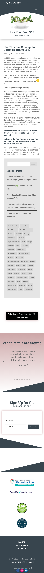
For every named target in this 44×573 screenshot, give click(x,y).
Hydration (11, 265)
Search (33, 164)
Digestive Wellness (14, 242)
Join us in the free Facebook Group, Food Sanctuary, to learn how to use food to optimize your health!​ (21, 141)
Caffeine (10, 234)
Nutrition (16, 273)
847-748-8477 (15, 3)
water (20, 289)
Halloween (11, 249)
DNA (23, 242)
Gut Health (25, 245)
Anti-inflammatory (13, 226)
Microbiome (21, 269)
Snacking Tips (12, 285)
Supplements (12, 289)
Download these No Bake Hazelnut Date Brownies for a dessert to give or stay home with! (20, 133)
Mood (10, 273)
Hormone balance (13, 261)
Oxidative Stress (27, 273)
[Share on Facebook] (17, 570)
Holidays (10, 257)
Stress (30, 285)
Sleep (18, 281)
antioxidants (24, 226)
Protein (32, 277)
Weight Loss (28, 289)
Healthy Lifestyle (24, 253)
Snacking (25, 281)
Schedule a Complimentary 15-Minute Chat (22, 316)
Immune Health (20, 265)
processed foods (22, 277)
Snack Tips (22, 285)
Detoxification (12, 238)
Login (31, 568)
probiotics (11, 277)
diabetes (21, 238)
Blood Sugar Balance (26, 230)
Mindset (30, 269)
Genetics (11, 245)
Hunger (32, 261)
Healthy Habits (12, 253)
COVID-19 (19, 234)
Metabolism (11, 269)
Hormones (24, 261)
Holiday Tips (19, 257)
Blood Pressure (13, 230)
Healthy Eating (21, 249)
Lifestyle (30, 265)
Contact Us (30, 562)
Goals (18, 245)
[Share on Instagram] (22, 570)
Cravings (26, 234)
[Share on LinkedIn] (26, 570)
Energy (29, 242)
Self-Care (20, 53)
